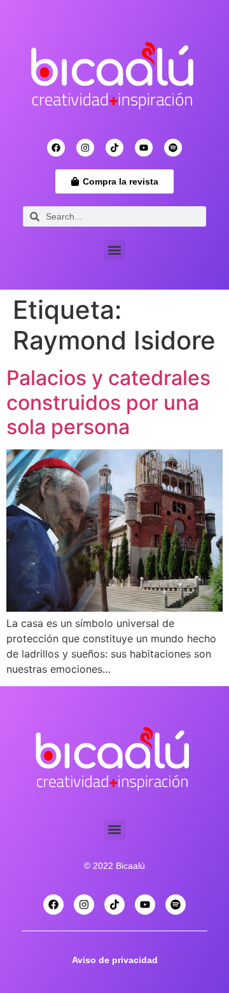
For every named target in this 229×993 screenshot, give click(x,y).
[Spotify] (173, 148)
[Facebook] (56, 148)
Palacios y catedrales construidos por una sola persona (108, 402)
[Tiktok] (114, 148)
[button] (114, 249)
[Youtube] (144, 148)
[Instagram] (85, 148)
